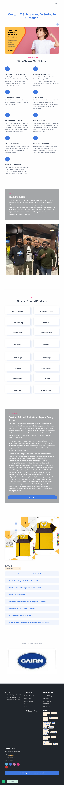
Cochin (46, 718)
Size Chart (27, 704)
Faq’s (25, 706)
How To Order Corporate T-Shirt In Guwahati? (23, 581)
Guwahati (46, 725)
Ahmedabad (53, 718)
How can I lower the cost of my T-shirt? (21, 615)
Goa (53, 722)
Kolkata (46, 729)
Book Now (32, 497)
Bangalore (47, 713)
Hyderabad (47, 722)
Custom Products (29, 696)
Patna (45, 739)
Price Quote (27, 698)
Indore (45, 720)
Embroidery (46, 698)
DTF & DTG (46, 704)
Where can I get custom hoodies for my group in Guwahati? (27, 602)
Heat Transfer (47, 701)
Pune (45, 727)
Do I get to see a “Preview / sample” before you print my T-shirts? (29, 622)
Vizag (55, 744)
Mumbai (54, 713)
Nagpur (51, 727)
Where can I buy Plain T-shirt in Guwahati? (22, 608)
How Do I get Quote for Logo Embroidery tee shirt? (25, 588)
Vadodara (46, 737)
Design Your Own (29, 701)
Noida (45, 734)
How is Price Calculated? (17, 595)
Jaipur (53, 737)
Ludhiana (46, 742)
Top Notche (28, 773)
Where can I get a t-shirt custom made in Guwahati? (25, 574)
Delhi (45, 715)
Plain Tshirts (46, 706)
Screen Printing (47, 696)
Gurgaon (46, 732)
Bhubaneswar (48, 744)
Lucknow (53, 732)
